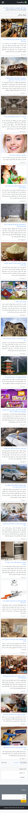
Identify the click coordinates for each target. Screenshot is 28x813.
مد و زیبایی (22, 773)
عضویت (23, 801)
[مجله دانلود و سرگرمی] (22, 2)
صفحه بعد (16, 762)
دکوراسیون (22, 777)
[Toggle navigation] (3, 2)
